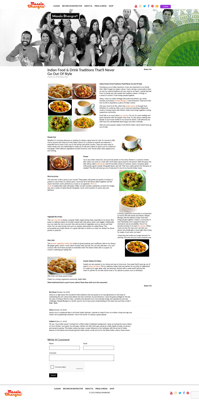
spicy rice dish (56, 220)
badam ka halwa (94, 266)
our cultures (124, 115)
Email (85, 343)
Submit (53, 375)
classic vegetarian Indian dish (62, 243)
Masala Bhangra (120, 101)
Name (51, 343)
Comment (52, 353)
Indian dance (130, 106)
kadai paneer (100, 164)
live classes (142, 226)
